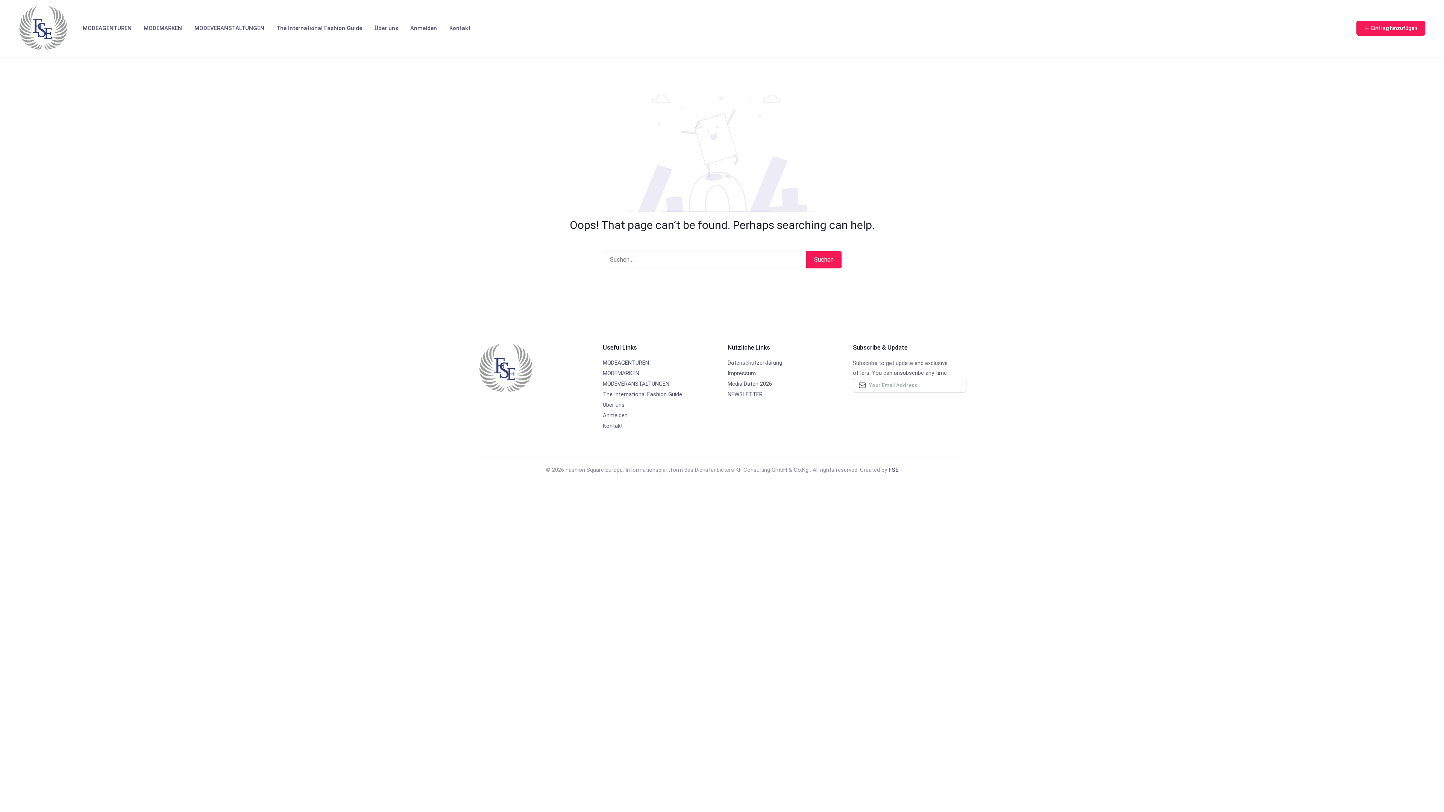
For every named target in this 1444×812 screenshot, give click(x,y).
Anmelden (423, 28)
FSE (893, 470)
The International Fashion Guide (319, 28)
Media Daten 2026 (750, 383)
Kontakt (459, 28)
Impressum (742, 373)
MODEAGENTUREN (107, 28)
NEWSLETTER (745, 394)
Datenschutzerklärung (755, 362)
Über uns (386, 28)
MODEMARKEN (163, 28)
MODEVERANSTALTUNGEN (229, 28)
